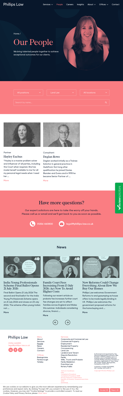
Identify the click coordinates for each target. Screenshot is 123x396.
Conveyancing (67, 348)
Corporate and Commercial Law (74, 339)
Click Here (42, 393)
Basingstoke (42, 357)
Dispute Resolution (69, 355)
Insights (80, 4)
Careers (69, 4)
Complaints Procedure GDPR (70, 376)
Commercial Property (70, 341)
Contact (115, 4)
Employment (66, 343)
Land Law (65, 350)
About (90, 4)
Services (46, 4)
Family (63, 357)
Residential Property (69, 346)
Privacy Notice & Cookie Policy (71, 377)
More (6, 180)
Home (16, 33)
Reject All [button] (115, 390)
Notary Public (66, 366)
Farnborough (42, 359)
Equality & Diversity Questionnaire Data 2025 (74, 380)
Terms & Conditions (67, 371)
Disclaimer (64, 382)
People (59, 4)
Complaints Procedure (68, 374)
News (39, 346)
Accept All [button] (104, 390)
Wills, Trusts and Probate (72, 359)
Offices (102, 4)
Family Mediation (68, 362)
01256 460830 (45, 223)
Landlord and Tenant (70, 352)
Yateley (40, 362)
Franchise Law (67, 364)
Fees (62, 372)
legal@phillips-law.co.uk (79, 223)
